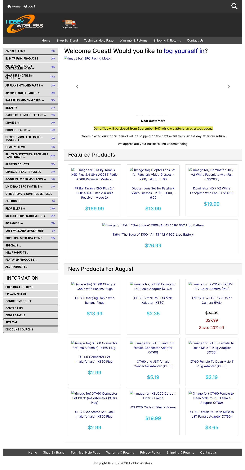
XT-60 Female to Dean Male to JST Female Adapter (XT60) (212, 414)
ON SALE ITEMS (30, 51)
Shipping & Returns (167, 40)
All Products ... (16, 266)
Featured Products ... (21, 259)
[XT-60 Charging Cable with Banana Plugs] (94, 286)
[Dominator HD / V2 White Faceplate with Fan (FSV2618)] (212, 174)
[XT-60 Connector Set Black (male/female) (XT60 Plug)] (94, 398)
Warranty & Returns (133, 40)
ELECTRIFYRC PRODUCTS (30, 58)
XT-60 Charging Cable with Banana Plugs (94, 300)
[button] (234, 6)
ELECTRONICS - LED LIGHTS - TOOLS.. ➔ (30, 138)
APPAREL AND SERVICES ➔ (30, 93)
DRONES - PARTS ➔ (30, 130)
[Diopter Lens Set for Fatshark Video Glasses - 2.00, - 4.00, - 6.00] (153, 174)
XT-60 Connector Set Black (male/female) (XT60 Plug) (94, 414)
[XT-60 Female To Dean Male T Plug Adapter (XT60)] (212, 348)
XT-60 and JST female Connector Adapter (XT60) (153, 364)
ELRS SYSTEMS (30, 147)
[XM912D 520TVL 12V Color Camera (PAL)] (212, 286)
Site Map (11, 322)
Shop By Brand (67, 40)
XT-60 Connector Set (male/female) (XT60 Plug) (94, 359)
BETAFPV (30, 107)
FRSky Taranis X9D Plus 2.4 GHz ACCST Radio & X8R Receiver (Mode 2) (94, 192)
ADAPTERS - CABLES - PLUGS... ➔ (30, 77)
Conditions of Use (18, 301)
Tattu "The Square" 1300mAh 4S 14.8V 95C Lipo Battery (153, 234)
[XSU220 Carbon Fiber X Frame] (153, 395)
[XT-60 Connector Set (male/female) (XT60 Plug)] (94, 345)
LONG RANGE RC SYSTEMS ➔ (30, 186)
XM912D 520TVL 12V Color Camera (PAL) (212, 300)
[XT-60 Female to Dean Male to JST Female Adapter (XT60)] (212, 398)
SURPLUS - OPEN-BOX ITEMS (30, 238)
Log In (32, 6)
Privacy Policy (150, 452)
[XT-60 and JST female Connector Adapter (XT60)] (153, 348)
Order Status (15, 315)
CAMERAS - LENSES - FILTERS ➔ (30, 115)
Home (15, 6)
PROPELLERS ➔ (30, 208)
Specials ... (13, 245)
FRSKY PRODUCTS (30, 164)
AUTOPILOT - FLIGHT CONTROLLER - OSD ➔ (30, 67)
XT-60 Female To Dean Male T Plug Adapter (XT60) (212, 364)
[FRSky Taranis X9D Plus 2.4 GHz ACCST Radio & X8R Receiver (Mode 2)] (94, 174)
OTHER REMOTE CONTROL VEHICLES (28, 193)
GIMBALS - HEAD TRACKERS (30, 171)
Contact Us (195, 40)
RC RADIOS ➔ (30, 223)
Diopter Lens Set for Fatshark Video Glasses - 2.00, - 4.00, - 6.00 (153, 192)
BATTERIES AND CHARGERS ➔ (30, 100)
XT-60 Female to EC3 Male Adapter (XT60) (153, 300)
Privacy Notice (16, 294)
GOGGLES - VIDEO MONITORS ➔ (30, 179)
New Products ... (17, 252)
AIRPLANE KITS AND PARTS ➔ (30, 85)
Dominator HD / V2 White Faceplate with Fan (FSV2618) (212, 190)
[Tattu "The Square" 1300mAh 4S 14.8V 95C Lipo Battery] (153, 225)
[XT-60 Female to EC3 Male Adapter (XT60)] (153, 286)
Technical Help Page (99, 40)
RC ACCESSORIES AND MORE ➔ (30, 216)
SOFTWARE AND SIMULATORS (30, 230)
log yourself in (184, 51)
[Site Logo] (43, 23)
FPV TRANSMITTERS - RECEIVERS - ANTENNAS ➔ (30, 156)
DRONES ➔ (30, 122)
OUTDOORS (30, 201)
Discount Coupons (19, 329)
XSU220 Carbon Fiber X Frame (153, 407)
